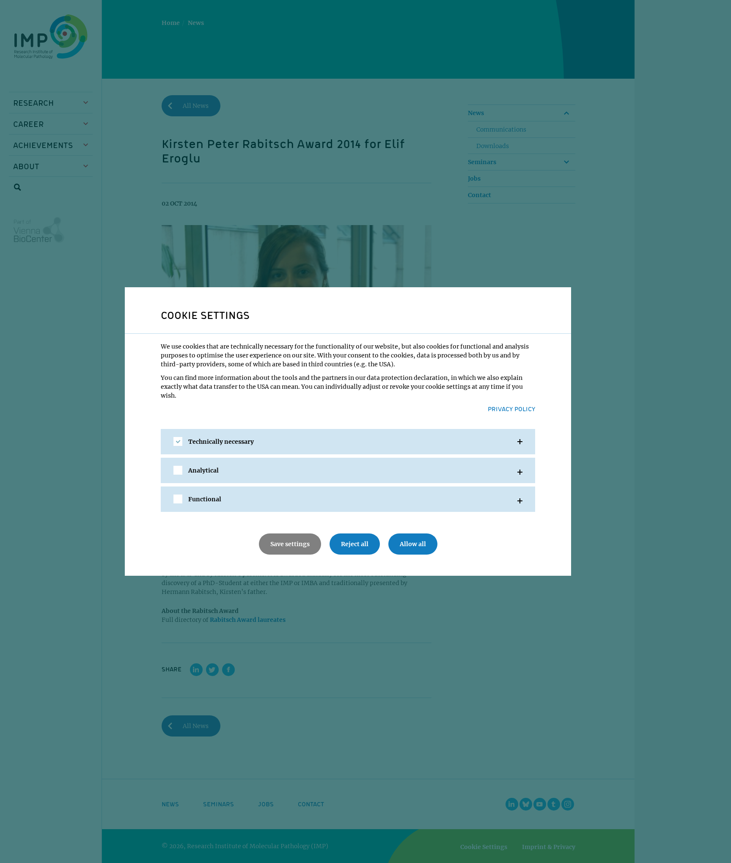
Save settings (290, 544)
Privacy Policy (511, 408)
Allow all (413, 544)
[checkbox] (177, 441)
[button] (348, 441)
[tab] (348, 441)
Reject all (354, 544)
